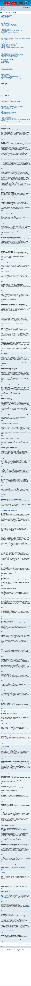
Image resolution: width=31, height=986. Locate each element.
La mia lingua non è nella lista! (6, 33)
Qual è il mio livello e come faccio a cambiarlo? (9, 37)
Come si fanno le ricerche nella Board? (7, 96)
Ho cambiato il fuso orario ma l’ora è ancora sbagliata (10, 32)
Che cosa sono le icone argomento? (7, 69)
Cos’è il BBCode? (4, 60)
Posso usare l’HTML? (4, 61)
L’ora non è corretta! (4, 31)
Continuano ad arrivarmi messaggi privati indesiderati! (10, 85)
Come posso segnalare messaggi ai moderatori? (9, 53)
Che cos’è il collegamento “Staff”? (6, 80)
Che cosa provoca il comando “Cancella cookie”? (9, 25)
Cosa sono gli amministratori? (6, 73)
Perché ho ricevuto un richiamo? (6, 52)
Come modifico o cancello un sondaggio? (8, 48)
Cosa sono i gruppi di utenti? (6, 75)
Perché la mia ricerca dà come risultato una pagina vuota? (11, 99)
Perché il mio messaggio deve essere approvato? (9, 55)
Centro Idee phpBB (26, 906)
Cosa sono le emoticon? (5, 62)
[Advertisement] (15, 969)
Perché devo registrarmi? (5, 16)
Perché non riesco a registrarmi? (6, 18)
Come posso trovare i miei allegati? (7, 113)
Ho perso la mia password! (5, 23)
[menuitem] (2, 8)
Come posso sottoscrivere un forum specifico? (9, 107)
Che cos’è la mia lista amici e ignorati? (7, 91)
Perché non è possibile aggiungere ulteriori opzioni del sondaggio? (12, 47)
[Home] (15, 3)
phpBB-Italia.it (19, 950)
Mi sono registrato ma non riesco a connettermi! (9, 19)
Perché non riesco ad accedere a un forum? (8, 49)
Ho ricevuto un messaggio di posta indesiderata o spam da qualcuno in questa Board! (14, 88)
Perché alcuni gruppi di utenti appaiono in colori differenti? (11, 78)
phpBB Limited (3, 896)
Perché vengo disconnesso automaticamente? (9, 24)
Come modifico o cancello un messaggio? (8, 44)
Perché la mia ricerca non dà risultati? (7, 97)
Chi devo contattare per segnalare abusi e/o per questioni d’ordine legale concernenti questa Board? (15, 120)
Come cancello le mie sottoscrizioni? (7, 108)
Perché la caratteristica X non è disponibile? (8, 118)
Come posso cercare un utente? (6, 100)
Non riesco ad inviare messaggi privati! (7, 84)
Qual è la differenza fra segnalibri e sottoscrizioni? (9, 105)
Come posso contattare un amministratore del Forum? (10, 121)
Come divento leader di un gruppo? (7, 77)
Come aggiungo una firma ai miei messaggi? (8, 45)
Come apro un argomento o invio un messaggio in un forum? (11, 43)
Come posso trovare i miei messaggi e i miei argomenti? (10, 101)
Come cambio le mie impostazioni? (7, 29)
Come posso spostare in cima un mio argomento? (9, 56)
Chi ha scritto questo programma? (7, 117)
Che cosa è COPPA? (4, 17)
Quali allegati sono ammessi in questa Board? (9, 112)
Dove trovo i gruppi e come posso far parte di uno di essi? (11, 76)
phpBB (11, 949)
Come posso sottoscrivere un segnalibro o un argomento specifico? (12, 106)
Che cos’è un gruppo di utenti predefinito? (8, 79)
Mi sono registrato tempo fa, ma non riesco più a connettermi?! (11, 22)
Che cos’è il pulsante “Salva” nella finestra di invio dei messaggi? (12, 54)
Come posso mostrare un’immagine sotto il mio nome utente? (11, 34)
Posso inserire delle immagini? (6, 63)
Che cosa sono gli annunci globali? (7, 64)
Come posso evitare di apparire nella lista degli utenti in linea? (11, 30)
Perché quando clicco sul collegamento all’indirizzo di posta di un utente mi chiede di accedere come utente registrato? (15, 39)
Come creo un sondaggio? (5, 46)
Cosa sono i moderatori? (5, 74)
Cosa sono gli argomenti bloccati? (6, 68)
